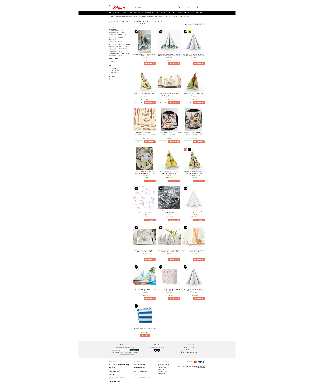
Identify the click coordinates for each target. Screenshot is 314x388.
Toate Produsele (114, 13)
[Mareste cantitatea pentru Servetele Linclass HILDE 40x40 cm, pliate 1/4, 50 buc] (141, 298)
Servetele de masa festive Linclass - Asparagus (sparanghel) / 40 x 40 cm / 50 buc (169, 94)
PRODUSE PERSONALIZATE (152, 13)
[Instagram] (158, 350)
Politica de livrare (140, 364)
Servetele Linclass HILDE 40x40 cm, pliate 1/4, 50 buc (144, 290)
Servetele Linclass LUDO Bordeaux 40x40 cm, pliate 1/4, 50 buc (169, 290)
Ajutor (111, 374)
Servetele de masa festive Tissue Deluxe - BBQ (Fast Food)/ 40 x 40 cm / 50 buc (144, 94)
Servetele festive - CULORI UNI (116, 37)
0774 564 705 (190, 350)
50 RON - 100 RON (115, 70)
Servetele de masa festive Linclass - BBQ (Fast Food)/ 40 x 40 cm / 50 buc (194, 172)
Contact (112, 368)
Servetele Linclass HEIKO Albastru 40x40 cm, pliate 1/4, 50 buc (145, 329)
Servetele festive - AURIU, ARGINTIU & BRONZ (120, 36)
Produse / (150, 16)
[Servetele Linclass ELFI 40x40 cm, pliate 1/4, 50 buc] (193, 197)
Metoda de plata (139, 368)
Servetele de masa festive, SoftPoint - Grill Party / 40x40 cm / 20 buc (169, 133)
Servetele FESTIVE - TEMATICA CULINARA (119, 46)
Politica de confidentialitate (119, 364)
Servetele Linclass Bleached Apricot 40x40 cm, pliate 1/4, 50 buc (193, 250)
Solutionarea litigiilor (117, 378)
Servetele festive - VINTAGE (115, 55)
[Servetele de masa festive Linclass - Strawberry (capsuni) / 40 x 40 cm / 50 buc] (193, 80)
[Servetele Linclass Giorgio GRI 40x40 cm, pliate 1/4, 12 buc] (169, 197)
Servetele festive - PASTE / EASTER (117, 43)
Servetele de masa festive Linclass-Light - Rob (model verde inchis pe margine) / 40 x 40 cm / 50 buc (169, 54)
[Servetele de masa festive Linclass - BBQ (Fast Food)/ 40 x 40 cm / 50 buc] (193, 158)
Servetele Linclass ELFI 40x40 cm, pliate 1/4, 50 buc (194, 211)
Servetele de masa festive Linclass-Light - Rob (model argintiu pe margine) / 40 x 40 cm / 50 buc (193, 290)
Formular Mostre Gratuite (181, 13)
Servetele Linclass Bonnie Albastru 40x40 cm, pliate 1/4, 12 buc (145, 211)
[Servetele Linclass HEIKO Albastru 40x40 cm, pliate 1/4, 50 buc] (144, 315)
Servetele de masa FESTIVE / (161, 16)
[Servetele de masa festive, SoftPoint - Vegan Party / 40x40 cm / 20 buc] (193, 119)
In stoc (112, 79)
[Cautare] (162, 7)
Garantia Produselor (141, 371)
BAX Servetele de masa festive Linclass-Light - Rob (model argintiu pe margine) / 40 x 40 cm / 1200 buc (194, 54)
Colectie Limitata (166, 13)
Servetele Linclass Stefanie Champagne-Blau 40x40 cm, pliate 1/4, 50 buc (169, 250)
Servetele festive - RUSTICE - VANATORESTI (119, 45)
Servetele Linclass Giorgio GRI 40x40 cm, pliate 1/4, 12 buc (169, 211)
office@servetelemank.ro (190, 352)
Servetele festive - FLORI (115, 39)
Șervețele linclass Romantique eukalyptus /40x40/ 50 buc (144, 54)
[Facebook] (155, 350)
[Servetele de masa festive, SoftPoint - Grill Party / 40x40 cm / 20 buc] (169, 119)
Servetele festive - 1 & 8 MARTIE (116, 32)
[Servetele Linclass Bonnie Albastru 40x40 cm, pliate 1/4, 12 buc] (144, 197)
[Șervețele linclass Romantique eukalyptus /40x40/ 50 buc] (144, 41)
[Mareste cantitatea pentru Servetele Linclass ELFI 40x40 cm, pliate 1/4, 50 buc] (190, 220)
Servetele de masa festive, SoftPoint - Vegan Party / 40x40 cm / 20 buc (194, 133)
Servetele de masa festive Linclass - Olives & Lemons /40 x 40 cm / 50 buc (145, 172)
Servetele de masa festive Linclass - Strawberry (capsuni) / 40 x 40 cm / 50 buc (193, 94)
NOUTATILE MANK (127, 13)
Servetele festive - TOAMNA (115, 51)
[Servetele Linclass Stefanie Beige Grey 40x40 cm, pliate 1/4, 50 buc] (144, 237)
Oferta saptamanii (196, 13)
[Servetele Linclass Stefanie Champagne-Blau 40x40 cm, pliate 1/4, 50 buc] (169, 237)
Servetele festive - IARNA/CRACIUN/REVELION (116, 29)
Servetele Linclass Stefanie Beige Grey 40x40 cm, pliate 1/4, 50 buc (144, 250)
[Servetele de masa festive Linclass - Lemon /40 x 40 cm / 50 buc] (169, 158)
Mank (112, 61)
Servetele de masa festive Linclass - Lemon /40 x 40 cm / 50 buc (169, 172)
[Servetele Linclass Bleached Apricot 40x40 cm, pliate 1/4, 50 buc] (193, 237)
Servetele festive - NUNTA (115, 41)
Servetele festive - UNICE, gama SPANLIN (119, 53)
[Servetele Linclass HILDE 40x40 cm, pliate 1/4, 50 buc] (144, 276)
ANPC (135, 374)
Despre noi (112, 361)
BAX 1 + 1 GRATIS (138, 13)
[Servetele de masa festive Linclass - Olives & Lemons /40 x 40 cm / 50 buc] (144, 158)
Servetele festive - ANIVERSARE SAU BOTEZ (119, 34)
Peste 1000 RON (114, 72)
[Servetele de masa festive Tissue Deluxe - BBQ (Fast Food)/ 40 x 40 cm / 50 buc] (144, 80)
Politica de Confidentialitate (127, 354)
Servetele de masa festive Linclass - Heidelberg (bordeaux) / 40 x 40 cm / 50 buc (144, 133)
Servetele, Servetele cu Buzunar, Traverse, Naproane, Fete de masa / (128, 16)
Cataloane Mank (114, 381)
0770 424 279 (190, 347)
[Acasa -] (117, 7)
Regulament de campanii (142, 378)
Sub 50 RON (113, 68)
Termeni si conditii (140, 361)
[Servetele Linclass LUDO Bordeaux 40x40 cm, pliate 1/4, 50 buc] (169, 276)
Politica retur (114, 371)
